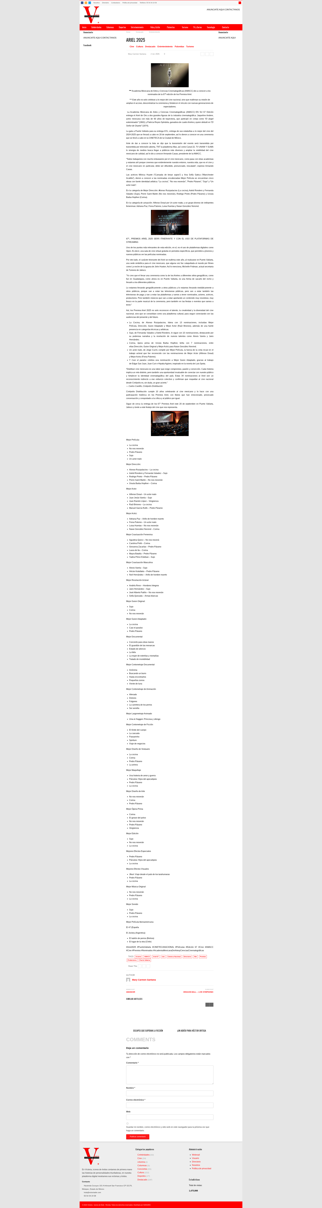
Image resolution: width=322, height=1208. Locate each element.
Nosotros (96, 3)
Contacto (225, 27)
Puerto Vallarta (144, 960)
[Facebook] (82, 3)
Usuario (195, 1158)
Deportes (122, 27)
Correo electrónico (135, 1100)
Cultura (139, 46)
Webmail (196, 1155)
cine (163, 957)
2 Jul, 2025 (154, 54)
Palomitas (171, 27)
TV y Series (197, 27)
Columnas (110, 27)
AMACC (147, 957)
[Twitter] (89, 3)
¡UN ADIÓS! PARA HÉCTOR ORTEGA (191, 1030)
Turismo (185, 27)
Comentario (132, 1063)
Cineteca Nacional (174, 957)
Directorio (105, 3)
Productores (132, 960)
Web (128, 1112)
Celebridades (96, 27)
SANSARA (147, 1205)
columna (141, 1162)
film (195, 957)
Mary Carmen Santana (137, 54)
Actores (138, 957)
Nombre (130, 1088)
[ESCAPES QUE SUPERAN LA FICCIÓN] (148, 1015)
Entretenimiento (137, 27)
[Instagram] (86, 3)
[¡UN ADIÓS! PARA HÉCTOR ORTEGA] (191, 1015)
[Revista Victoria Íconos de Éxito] (91, 14)
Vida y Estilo (155, 27)
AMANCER (130, 992)
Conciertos (142, 1169)
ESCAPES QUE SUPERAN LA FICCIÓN (148, 1030)
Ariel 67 (156, 957)
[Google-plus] (211, 54)
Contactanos (115, 3)
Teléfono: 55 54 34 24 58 (148, 3)
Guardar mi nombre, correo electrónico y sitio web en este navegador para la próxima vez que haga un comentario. (167, 1128)
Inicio (84, 27)
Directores (187, 957)
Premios (203, 957)
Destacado (150, 46)
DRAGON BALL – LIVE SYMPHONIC (198, 992)
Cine (132, 46)
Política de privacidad (130, 3)
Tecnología (211, 27)
